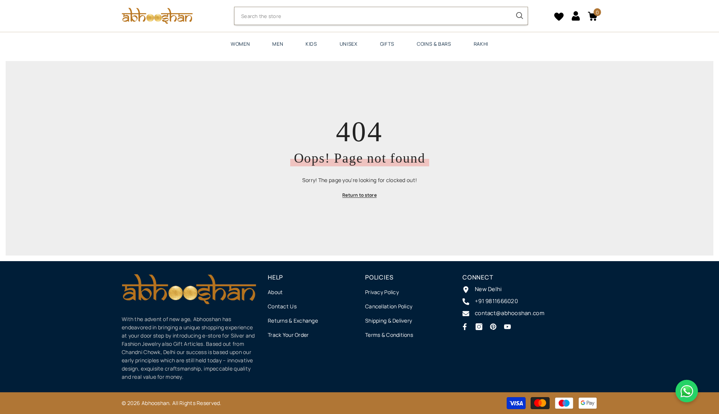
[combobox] (373, 16)
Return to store (359, 195)
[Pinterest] (493, 327)
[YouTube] (507, 327)
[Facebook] (465, 327)
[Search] (381, 16)
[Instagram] (479, 327)
